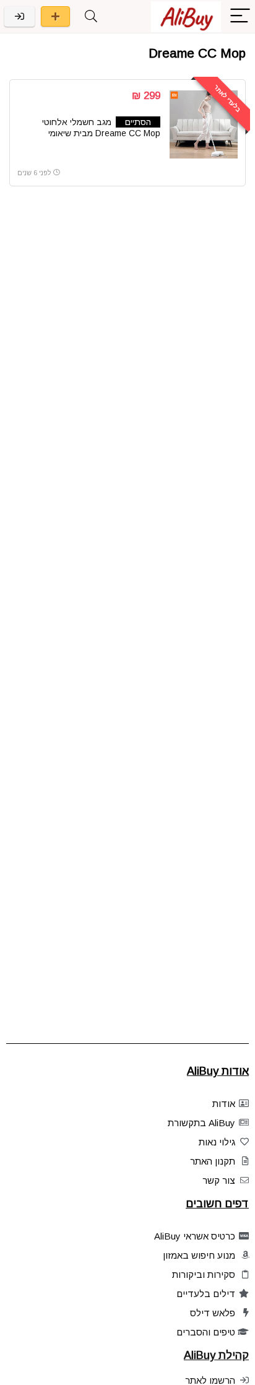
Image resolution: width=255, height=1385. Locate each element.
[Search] (91, 16)
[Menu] (240, 16)
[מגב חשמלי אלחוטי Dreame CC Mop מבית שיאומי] (204, 124)
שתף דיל (55, 16)
